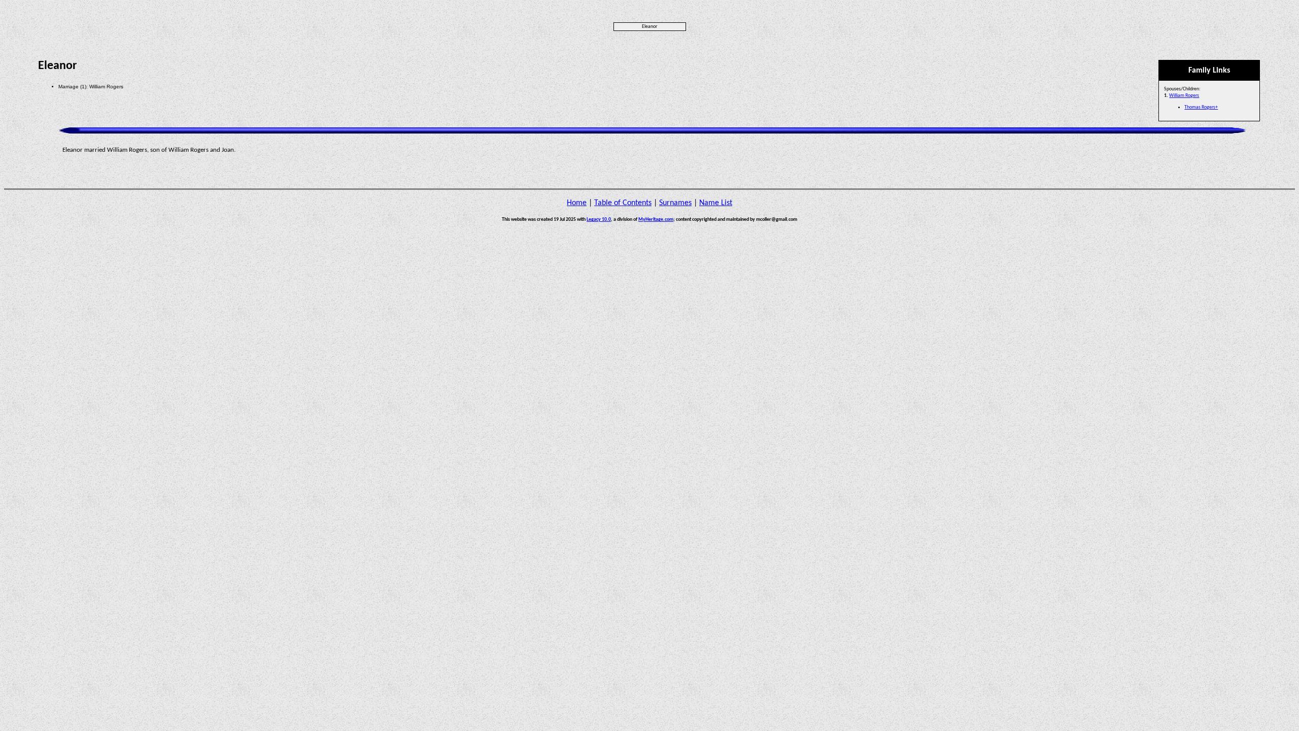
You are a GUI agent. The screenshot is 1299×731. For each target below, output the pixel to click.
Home (577, 203)
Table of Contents (623, 203)
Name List (715, 203)
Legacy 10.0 (599, 219)
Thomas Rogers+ (1201, 107)
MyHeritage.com (655, 219)
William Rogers (1184, 95)
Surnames (675, 203)
